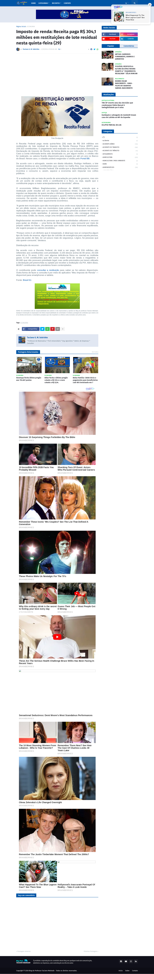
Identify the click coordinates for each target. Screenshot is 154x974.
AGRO (120, 164)
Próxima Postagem (90, 951)
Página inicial (21, 26)
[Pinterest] (52, 329)
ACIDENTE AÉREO (120, 144)
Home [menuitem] (33, 3)
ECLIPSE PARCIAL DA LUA (111, 125)
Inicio (121, 971)
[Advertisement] (57, 72)
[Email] (57, 329)
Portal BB (85, 158)
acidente (120, 141)
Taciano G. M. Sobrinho (37, 337)
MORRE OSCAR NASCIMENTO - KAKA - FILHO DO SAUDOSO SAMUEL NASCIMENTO (124, 84)
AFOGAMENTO (120, 154)
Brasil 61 (27, 280)
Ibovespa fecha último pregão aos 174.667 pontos (28, 379)
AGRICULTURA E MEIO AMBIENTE (120, 161)
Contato (135, 971)
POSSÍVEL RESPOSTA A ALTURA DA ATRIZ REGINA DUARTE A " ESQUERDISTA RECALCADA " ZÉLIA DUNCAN (126, 69)
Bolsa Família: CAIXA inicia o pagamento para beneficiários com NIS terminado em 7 (85, 380)
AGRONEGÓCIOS (120, 167)
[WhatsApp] (97, 49)
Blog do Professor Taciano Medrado (41, 971)
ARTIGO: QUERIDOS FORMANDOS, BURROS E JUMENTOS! (124, 56)
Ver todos (95, 352)
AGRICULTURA (120, 157)
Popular (110, 46)
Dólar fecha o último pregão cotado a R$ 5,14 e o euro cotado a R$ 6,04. (56, 380)
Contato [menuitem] (67, 3)
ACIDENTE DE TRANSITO (120, 147)
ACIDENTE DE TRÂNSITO (120, 151)
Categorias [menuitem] (43, 3)
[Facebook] (91, 49)
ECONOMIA (31, 26)
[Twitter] (94, 49)
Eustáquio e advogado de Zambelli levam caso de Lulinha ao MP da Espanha (119, 116)
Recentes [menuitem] (56, 3)
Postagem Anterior (24, 951)
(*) (120, 137)
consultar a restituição (48, 270)
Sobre (127, 971)
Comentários (129, 46)
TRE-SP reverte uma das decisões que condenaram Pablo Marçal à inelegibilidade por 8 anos (117, 105)
